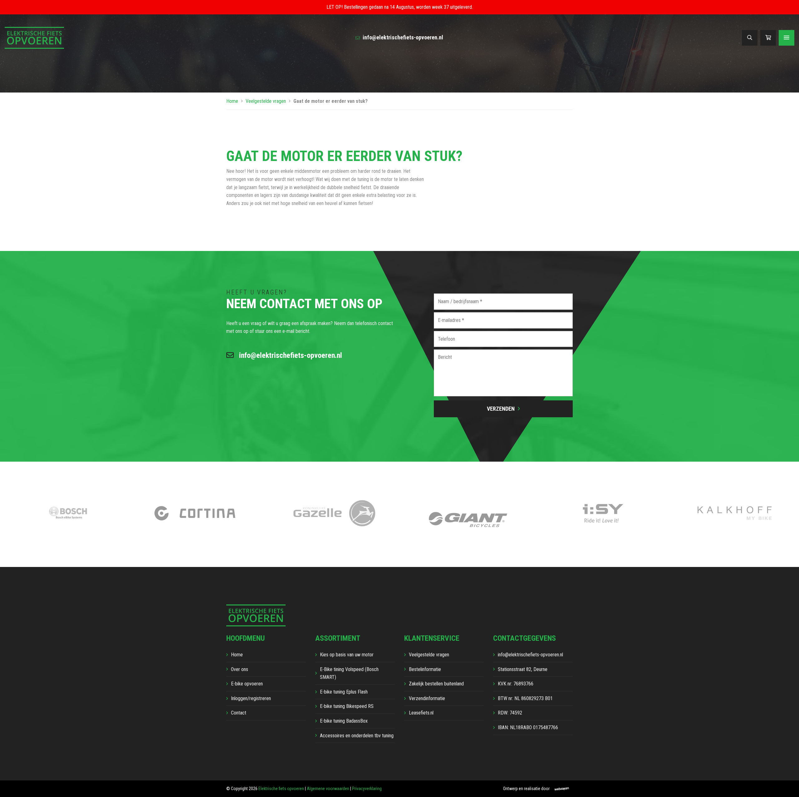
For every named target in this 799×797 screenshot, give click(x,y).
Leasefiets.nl (421, 713)
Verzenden (501, 408)
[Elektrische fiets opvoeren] (34, 37)
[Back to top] (787, 785)
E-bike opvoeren (247, 684)
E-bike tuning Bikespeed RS (347, 706)
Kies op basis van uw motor (347, 655)
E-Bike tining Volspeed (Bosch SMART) (349, 673)
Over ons (239, 669)
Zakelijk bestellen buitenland (436, 684)
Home (232, 101)
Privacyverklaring (367, 788)
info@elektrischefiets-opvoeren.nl (402, 37)
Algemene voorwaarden (328, 788)
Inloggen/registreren (251, 698)
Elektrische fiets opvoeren (281, 788)
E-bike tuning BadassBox (344, 721)
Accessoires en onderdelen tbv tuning (357, 736)
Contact (238, 713)
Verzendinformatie (427, 698)
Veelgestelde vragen (266, 101)
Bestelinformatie (425, 669)
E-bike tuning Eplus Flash (344, 692)
